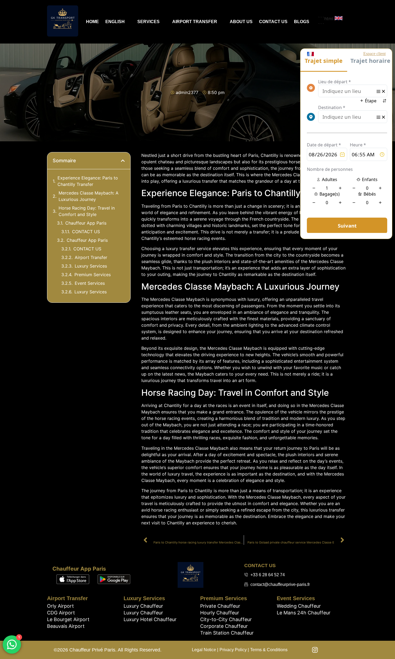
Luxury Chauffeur (143, 606)
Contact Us (273, 21)
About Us (241, 21)
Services (148, 21)
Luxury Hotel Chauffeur (150, 619)
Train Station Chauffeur (227, 633)
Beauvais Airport (66, 626)
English (115, 21)
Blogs (301, 21)
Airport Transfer (194, 21)
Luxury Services (91, 266)
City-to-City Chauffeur (226, 619)
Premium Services (92, 274)
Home (92, 21)
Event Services (90, 283)
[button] (123, 161)
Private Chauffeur (220, 606)
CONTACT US (86, 231)
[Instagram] (314, 649)
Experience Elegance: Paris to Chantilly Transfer (88, 181)
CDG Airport (61, 612)
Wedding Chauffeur (299, 606)
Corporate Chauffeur (224, 626)
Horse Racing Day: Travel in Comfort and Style (87, 211)
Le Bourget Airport (68, 619)
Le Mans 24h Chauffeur (304, 612)
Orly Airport (60, 606)
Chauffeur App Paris (85, 223)
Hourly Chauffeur (219, 612)
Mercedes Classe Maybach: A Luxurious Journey (89, 196)
